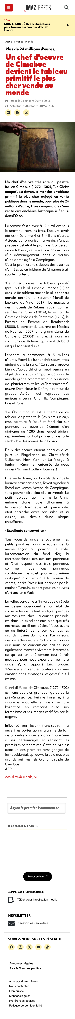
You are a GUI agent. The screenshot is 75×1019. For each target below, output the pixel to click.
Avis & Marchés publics (25, 968)
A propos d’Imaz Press (23, 981)
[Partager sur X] (26, 112)
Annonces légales (21, 963)
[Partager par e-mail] (8, 112)
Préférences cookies (22, 1001)
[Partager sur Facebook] (17, 112)
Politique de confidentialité (25, 1005)
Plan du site (16, 991)
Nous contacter (19, 986)
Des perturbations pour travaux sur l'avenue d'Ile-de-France (27, 27)
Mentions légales (19, 996)
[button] (9, 7)
